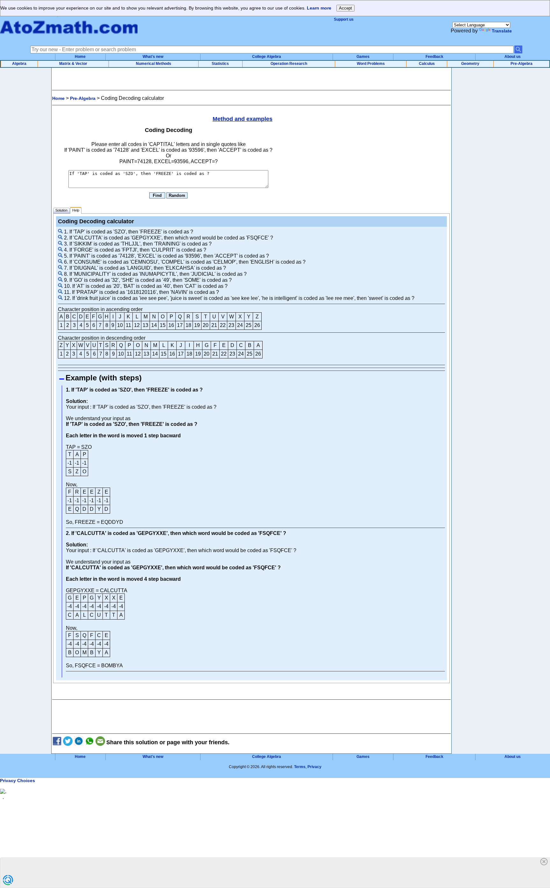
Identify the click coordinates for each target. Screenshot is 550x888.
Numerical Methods (153, 63)
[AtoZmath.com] (69, 37)
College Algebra (266, 56)
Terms (300, 767)
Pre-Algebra (521, 63)
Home (80, 56)
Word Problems (371, 63)
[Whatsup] (89, 742)
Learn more (319, 7)
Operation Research (289, 63)
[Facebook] (57, 742)
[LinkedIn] (78, 742)
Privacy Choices (17, 780)
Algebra (19, 63)
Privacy (314, 767)
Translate (502, 30)
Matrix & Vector (73, 63)
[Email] (100, 742)
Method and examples (242, 119)
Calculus (427, 63)
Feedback (434, 56)
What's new (153, 56)
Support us (344, 19)
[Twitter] (68, 742)
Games (363, 56)
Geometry (470, 63)
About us (512, 56)
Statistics (220, 63)
